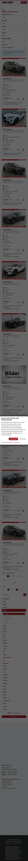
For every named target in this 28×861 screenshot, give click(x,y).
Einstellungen (23, 439)
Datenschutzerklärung (7, 442)
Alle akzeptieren (13, 439)
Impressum (17, 442)
